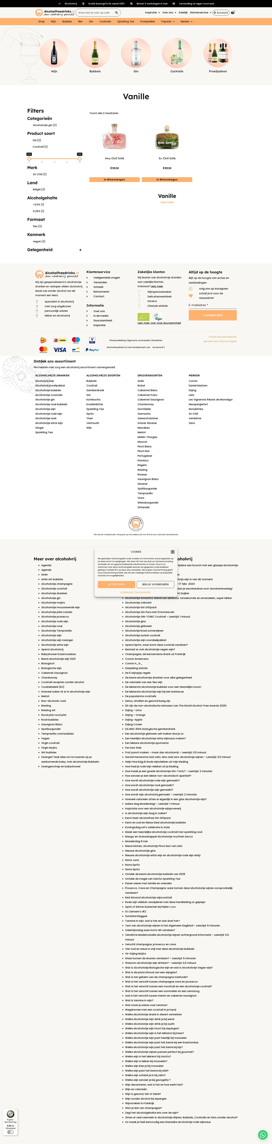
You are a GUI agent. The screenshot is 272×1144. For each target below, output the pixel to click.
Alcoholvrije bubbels (48, 390)
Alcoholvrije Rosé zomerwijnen (144, 630)
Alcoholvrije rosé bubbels (51, 404)
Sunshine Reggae (136, 916)
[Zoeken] (117, 12)
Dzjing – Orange (135, 715)
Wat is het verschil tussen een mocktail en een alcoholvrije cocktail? (168, 986)
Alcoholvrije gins (135, 621)
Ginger (39, 428)
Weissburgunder (148, 502)
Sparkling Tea (125, 21)
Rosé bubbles (50, 719)
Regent (142, 465)
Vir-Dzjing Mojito (135, 953)
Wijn (53, 21)
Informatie (95, 305)
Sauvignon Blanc (148, 479)
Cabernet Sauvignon (151, 399)
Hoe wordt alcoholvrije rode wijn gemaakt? (152, 780)
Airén (141, 381)
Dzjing (192, 390)
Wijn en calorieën (136, 1089)
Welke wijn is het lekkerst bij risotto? (148, 1056)
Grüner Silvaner (147, 423)
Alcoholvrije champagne (56, 584)
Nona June (132, 860)
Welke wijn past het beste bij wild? (147, 1070)
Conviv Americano (137, 659)
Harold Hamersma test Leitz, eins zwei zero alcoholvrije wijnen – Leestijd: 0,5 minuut (178, 757)
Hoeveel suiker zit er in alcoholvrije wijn (65, 691)
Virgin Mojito (49, 748)
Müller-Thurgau (147, 437)
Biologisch (47, 663)
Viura (141, 498)
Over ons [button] (167, 12)
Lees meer (167, 202)
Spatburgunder (51, 729)
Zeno (192, 423)
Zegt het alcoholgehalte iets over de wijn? (151, 1113)
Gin (91, 21)
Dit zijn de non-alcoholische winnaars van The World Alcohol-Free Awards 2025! (176, 705)
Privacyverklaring (142, 592)
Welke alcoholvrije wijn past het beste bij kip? (154, 1047)
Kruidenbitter (94, 404)
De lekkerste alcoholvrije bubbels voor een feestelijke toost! (163, 687)
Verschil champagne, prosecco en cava (150, 944)
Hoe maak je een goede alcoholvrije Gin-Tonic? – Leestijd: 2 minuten (168, 771)
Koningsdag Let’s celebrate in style (147, 827)
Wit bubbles (49, 752)
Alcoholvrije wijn (45, 409)
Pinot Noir (144, 451)
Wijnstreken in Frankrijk (139, 1103)
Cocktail (40, 147)
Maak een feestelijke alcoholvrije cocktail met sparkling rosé (163, 832)
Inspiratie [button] (151, 12)
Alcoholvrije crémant (138, 602)
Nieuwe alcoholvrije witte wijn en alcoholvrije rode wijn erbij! (163, 855)
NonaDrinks (196, 409)
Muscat (142, 442)
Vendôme (195, 418)
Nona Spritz (132, 865)
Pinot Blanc (145, 446)
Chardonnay (146, 404)
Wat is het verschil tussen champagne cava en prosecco (161, 981)
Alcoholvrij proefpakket (50, 385)
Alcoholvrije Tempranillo (56, 630)
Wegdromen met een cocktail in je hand (150, 1010)
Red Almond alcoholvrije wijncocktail (148, 897)
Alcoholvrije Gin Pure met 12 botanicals (149, 612)
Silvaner (143, 484)
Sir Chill (40, 174)
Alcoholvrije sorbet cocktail (142, 635)
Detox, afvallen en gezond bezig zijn (147, 701)
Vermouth (92, 423)
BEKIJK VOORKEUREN (155, 584)
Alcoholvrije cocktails (48, 395)
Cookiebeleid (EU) (52, 687)
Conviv (193, 381)
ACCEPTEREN (116, 584)
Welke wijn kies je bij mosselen (144, 1066)
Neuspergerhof (198, 404)
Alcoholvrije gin (45, 125)
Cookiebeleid (126, 592)
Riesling (142, 470)
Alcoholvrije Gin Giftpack (141, 607)
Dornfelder (144, 409)
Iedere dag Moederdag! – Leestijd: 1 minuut (152, 804)
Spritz (90, 414)
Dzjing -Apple (133, 719)
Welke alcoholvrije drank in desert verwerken (153, 1014)
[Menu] (16, 1110)
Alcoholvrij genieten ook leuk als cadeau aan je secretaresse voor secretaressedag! (178, 588)
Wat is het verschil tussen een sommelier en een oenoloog (162, 991)
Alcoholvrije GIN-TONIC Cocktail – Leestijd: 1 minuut (157, 616)
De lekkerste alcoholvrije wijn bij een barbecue (154, 691)
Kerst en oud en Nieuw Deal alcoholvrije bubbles (155, 822)
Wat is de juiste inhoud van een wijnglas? (151, 972)
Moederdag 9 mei (136, 841)
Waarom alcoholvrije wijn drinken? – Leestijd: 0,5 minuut (160, 963)
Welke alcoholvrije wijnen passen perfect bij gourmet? (159, 1052)
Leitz (191, 395)
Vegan (45, 738)
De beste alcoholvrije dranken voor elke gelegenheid (158, 677)
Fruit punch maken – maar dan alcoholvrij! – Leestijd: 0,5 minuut (165, 752)
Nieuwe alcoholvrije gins (140, 851)
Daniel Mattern (198, 385)
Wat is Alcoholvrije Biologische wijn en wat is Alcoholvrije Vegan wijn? (169, 967)
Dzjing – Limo (133, 710)
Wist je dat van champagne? (143, 1108)
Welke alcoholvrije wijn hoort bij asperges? (152, 1028)
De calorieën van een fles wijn (143, 682)
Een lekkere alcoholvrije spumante (147, 743)
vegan (39, 241)
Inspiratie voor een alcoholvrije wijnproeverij (153, 808)
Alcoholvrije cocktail (54, 588)
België (39, 189)
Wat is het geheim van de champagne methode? (156, 977)
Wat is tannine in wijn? (139, 1000)
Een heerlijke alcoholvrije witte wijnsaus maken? (155, 738)
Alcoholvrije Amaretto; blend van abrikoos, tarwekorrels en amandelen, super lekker (178, 598)
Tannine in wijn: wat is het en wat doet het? (152, 921)
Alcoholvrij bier (44, 381)
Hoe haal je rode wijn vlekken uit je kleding (151, 766)
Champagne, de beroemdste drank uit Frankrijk (155, 654)
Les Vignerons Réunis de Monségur (211, 399)
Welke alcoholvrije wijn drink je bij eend (149, 1019)
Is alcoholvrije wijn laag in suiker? (146, 813)
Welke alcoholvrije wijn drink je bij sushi (149, 1024)
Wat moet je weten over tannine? (146, 1005)
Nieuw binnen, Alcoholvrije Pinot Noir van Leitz (153, 846)
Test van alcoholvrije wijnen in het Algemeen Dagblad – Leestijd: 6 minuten (172, 925)
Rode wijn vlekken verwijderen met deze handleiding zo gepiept (165, 902)
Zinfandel (143, 507)
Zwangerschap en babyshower (61, 766)
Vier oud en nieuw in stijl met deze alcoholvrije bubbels (159, 949)
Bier (80, 21)
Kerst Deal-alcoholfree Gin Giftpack (148, 818)
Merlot (142, 432)
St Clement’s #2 (135, 911)
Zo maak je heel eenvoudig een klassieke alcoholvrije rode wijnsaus (168, 1122)
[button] (172, 551)
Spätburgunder (147, 488)
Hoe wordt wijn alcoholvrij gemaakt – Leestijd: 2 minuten (161, 794)
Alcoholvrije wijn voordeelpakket (145, 640)
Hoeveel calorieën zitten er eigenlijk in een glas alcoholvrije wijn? (166, 799)
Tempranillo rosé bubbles (57, 734)
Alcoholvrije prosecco (55, 616)
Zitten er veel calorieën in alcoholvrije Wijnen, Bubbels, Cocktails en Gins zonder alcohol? (181, 1117)
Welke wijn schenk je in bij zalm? (145, 1075)
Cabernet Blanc (148, 390)
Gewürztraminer (148, 418)
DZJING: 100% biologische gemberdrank (150, 729)
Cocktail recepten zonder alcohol (62, 682)
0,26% (38, 211)
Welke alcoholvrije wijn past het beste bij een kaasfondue (161, 1042)
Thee (89, 418)
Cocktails (105, 21)
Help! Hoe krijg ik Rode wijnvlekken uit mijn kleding (156, 762)
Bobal (141, 385)
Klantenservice (98, 272)
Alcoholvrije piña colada (56, 612)
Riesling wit (48, 710)
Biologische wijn (51, 668)
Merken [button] (185, 21)
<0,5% (38, 204)
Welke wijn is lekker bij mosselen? (146, 1061)
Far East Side (133, 748)
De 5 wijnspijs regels (137, 673)
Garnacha (144, 414)
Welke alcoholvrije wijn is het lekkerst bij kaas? (154, 1033)
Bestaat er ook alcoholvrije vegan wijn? (150, 649)
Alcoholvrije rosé (45, 418)
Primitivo (143, 460)
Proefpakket (147, 21)
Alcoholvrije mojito (53, 602)
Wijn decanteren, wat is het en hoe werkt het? (154, 1085)
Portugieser (145, 456)
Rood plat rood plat (53, 715)
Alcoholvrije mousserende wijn (60, 607)
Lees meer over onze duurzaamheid (159, 323)
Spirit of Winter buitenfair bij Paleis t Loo (150, 907)
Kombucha (93, 399)
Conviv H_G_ (133, 663)
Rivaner (142, 474)
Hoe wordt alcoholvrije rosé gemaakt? (149, 785)
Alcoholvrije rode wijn (48, 414)
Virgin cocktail (50, 743)
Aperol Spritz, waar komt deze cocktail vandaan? (156, 645)
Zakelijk (183, 12)
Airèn (44, 574)
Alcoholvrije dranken (54, 593)
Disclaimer (157, 340)
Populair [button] (166, 21)
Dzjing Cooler (133, 724)
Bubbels (67, 21)
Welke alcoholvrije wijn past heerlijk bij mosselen (156, 1038)
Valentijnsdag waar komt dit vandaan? (150, 930)
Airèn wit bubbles (52, 579)
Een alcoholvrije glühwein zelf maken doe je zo (154, 734)
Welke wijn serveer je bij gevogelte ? (148, 1080)
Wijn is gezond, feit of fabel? (143, 1094)
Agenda (46, 565)
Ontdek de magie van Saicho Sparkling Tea (152, 879)
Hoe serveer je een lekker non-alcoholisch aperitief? (158, 776)
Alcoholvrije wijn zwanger (57, 640)
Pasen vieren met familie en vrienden (148, 883)
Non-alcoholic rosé (53, 701)
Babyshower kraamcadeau (58, 654)
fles (37, 226)
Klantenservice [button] (199, 12)
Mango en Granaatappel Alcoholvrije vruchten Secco (159, 836)
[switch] (10, 1132)
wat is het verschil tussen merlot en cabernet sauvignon (161, 995)
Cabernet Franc (148, 395)
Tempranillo (145, 493)
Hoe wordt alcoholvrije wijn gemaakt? (149, 790)
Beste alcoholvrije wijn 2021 (58, 659)
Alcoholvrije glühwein (138, 626)
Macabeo (144, 428)
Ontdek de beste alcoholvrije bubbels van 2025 (155, 874)
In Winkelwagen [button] (114, 179)
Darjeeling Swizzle (136, 668)
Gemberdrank (95, 390)
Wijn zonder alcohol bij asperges (146, 1099)
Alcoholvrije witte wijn (49, 423)
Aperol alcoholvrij (52, 649)
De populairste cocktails (140, 696)
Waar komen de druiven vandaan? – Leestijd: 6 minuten (160, 958)
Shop (41, 21)
